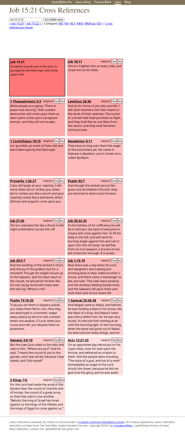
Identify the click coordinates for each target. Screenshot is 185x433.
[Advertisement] (148, 33)
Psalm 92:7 (76, 181)
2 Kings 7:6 (18, 380)
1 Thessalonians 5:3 (25, 101)
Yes (114, 61)
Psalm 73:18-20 (21, 300)
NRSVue (89, 24)
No (120, 61)
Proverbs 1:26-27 (23, 181)
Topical (102, 2)
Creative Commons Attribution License (101, 422)
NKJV (80, 24)
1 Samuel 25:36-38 (82, 300)
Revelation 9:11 (80, 141)
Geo (83, 2)
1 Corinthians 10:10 (25, 141)
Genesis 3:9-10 (21, 340)
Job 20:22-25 (77, 221)
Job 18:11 (75, 61)
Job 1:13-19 (76, 260)
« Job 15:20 (16, 24)
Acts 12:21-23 (78, 340)
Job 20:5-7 (17, 260)
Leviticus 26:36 (79, 101)
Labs (118, 2)
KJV (66, 24)
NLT (72, 24)
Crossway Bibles (122, 425)
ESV (99, 24)
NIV (60, 24)
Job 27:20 (17, 221)
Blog (128, 2)
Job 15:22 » (34, 24)
